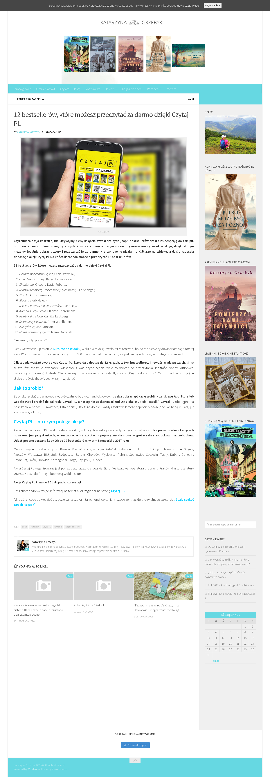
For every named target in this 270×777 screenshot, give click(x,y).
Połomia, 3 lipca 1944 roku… (91, 605)
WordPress (34, 769)
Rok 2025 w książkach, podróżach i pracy (231, 585)
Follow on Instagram (137, 745)
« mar (216, 660)
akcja (24, 526)
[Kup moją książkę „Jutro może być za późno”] (230, 248)
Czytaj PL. (118, 491)
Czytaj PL (47, 526)
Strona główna (22, 89)
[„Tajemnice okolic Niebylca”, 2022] (230, 407)
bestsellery (34, 526)
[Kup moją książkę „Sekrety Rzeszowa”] (230, 496)
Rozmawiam (92, 89)
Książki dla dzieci (132, 89)
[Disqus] (104, 679)
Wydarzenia (36, 99)
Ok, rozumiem (212, 5)
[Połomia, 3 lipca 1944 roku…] (103, 586)
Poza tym (152, 89)
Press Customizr (61, 769)
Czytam (64, 89)
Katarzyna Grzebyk (28, 132)
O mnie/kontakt (45, 89)
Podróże (171, 89)
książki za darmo (72, 526)
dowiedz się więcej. (188, 5)
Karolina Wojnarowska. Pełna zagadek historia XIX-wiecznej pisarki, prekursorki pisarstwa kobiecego (38, 610)
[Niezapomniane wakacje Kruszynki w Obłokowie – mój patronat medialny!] (163, 586)
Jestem (109, 89)
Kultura (19, 99)
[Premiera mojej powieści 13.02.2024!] (230, 340)
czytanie (58, 526)
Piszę (77, 89)
